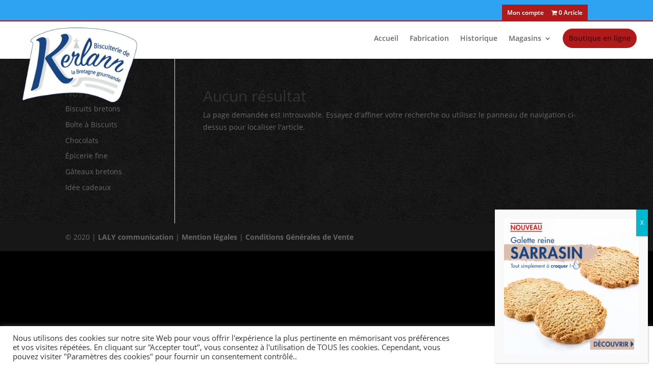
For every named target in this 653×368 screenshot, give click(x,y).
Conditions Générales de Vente (299, 237)
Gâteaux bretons (93, 171)
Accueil (386, 39)
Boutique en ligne (600, 38)
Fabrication (429, 39)
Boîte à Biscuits (91, 124)
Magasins (525, 39)
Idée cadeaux (88, 187)
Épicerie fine (86, 155)
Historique (478, 39)
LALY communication (135, 237)
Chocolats (81, 140)
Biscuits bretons (92, 108)
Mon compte (525, 13)
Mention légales (209, 237)
